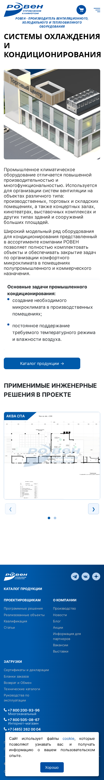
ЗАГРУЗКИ (13, 662)
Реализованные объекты (24, 615)
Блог (57, 621)
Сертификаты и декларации (26, 670)
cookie (68, 738)
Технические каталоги (22, 689)
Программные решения (23, 608)
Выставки (60, 651)
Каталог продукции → (42, 363)
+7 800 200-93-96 (23, 710)
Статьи (9, 627)
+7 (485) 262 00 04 (24, 729)
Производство (64, 608)
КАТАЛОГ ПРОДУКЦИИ (23, 589)
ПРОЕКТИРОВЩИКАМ (22, 600)
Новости (60, 615)
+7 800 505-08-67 (23, 720)
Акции (58, 627)
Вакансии (60, 645)
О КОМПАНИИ (64, 600)
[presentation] (10, 508)
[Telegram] (75, 576)
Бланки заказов (16, 676)
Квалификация (15, 621)
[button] (49, 518)
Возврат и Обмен (18, 683)
